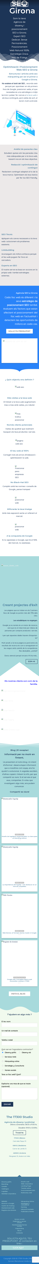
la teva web (31, 95)
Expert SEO (19, 36)
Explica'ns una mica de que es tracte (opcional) (16, 1085)
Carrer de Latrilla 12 (19, 1149)
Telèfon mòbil (7, 1040)
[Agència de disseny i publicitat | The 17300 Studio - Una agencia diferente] (19, 4)
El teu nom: (6, 1021)
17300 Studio (23, 1258)
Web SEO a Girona (27, 69)
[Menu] (3, 4)
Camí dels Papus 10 (19, 1141)
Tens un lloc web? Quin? (11, 1074)
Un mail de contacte (10, 1031)
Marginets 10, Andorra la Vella (19, 1156)
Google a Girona (29, 79)
